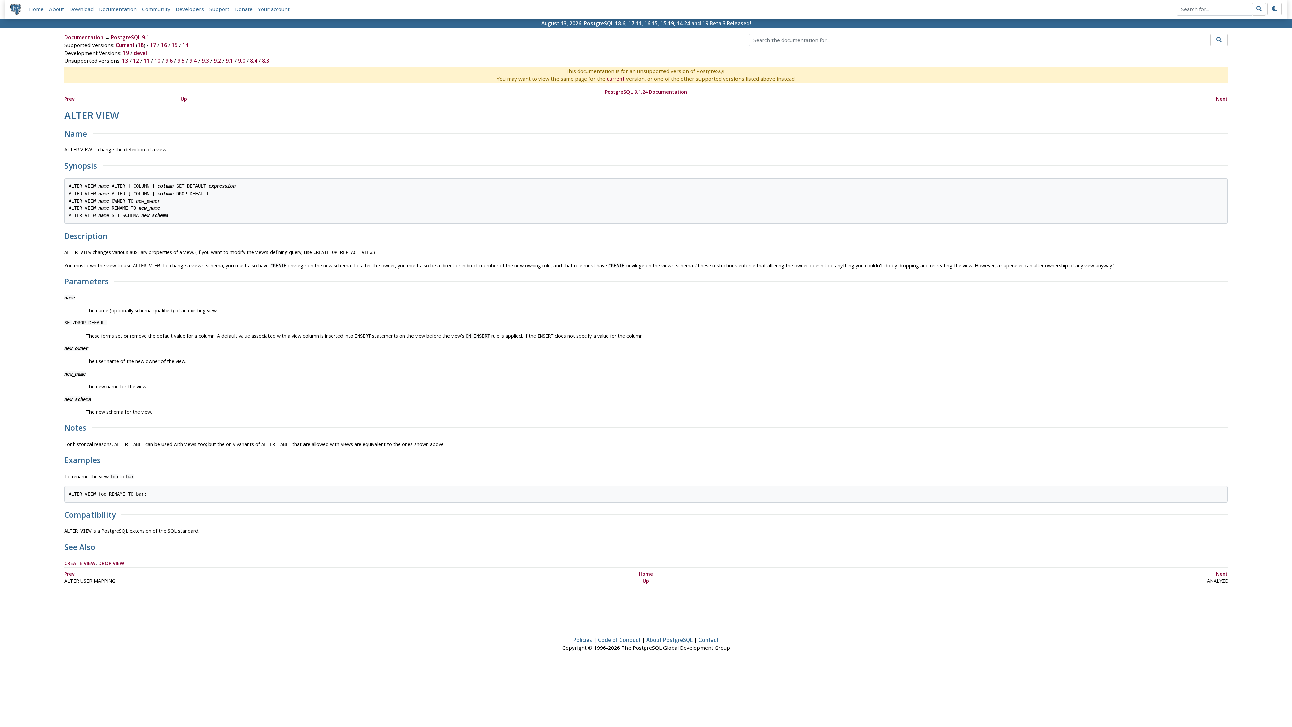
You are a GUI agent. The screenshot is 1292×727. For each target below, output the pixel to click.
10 (157, 60)
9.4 (193, 60)
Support (219, 9)
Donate (244, 9)
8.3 (266, 60)
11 (147, 60)
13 (125, 60)
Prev (69, 99)
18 (141, 45)
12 (136, 60)
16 (164, 45)
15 (175, 45)
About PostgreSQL (669, 639)
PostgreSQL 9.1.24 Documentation (646, 92)
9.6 (169, 60)
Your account (274, 9)
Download (81, 9)
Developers (190, 9)
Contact (708, 639)
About (56, 9)
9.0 (241, 60)
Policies (582, 639)
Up (184, 99)
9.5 (181, 60)
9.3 (205, 60)
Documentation (118, 9)
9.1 (229, 60)
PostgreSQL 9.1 (130, 37)
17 (153, 45)
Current (125, 45)
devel (140, 52)
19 (126, 52)
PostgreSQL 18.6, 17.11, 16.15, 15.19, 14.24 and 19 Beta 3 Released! (667, 23)
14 (185, 45)
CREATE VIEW (80, 563)
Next (1222, 99)
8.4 (253, 60)
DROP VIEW (111, 563)
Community (156, 9)
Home (36, 9)
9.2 (217, 60)
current (616, 78)
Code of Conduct (619, 639)
